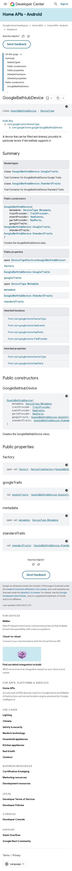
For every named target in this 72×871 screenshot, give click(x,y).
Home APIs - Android (22, 14)
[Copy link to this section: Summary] (23, 154)
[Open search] (56, 4)
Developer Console (14, 819)
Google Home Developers (15, 25)
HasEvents (36, 216)
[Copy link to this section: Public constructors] (41, 378)
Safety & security (12, 727)
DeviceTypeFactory (23, 260)
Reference (12, 29)
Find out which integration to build (22, 664)
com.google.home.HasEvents (29, 325)
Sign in (64, 4)
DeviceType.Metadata (36, 210)
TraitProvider (39, 213)
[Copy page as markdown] (58, 98)
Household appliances (15, 739)
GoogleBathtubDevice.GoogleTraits (35, 171)
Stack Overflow (11, 835)
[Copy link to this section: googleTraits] (25, 483)
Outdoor (8, 757)
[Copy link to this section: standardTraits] (28, 534)
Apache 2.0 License (30, 592)
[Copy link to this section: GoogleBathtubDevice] (40, 389)
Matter (6, 621)
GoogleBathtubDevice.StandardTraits (36, 183)
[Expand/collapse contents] (21, 54)
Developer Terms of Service (19, 799)
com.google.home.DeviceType (23, 124)
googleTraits (12, 277)
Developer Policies (13, 805)
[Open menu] (5, 4)
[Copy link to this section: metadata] (21, 508)
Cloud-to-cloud (11, 636)
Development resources (16, 783)
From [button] (27, 318)
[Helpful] (23, 36)
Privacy (16, 855)
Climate (7, 721)
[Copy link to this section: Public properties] (37, 447)
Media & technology (14, 733)
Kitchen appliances (13, 745)
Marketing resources (15, 777)
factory (9, 265)
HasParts (35, 220)
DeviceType (47, 110)
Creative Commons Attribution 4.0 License (26, 589)
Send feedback (16, 44)
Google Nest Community (17, 841)
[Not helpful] (28, 36)
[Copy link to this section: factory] (17, 457)
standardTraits (14, 301)
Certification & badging (16, 771)
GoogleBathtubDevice (23, 110)
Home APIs (37, 25)
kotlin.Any (8, 121)
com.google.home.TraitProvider (30, 339)
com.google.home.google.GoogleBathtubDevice (37, 127)
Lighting (7, 715)
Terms (6, 855)
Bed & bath (9, 751)
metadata (9, 289)
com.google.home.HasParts (28, 332)
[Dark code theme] (66, 106)
